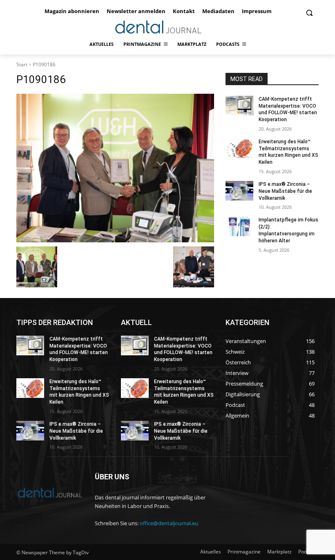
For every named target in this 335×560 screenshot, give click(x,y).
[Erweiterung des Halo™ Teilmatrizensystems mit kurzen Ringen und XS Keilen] (239, 148)
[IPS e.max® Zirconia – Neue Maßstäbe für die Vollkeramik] (239, 191)
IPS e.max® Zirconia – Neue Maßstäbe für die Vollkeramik (285, 191)
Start (21, 64)
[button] (309, 13)
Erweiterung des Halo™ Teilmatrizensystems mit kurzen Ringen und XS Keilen (288, 152)
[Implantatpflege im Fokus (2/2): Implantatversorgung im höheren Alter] (239, 226)
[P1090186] (115, 168)
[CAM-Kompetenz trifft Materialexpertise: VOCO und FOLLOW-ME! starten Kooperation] (239, 105)
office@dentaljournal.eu (169, 523)
